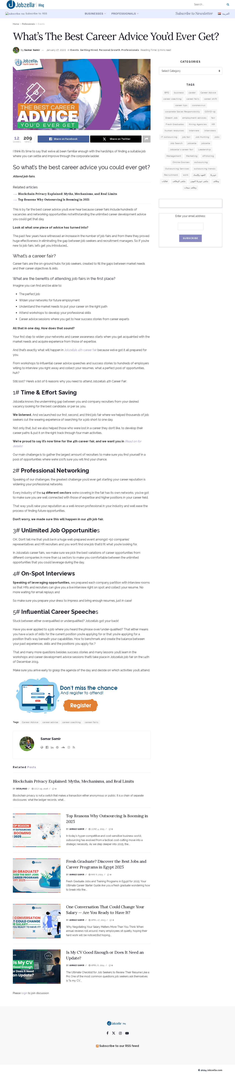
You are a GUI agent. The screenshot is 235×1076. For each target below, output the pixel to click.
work (185, 175)
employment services (194, 118)
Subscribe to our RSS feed (119, 1046)
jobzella (192, 143)
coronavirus (198, 105)
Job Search (176, 143)
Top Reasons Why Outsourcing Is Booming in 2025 (53, 199)
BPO (166, 93)
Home (16, 24)
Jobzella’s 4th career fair (80, 350)
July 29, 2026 (40, 789)
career (192, 93)
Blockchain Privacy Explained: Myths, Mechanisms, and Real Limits (67, 194)
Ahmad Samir (76, 829)
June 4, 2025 (97, 829)
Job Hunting (202, 137)
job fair (186, 137)
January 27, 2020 (56, 50)
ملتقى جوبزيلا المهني (199, 181)
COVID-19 (210, 111)
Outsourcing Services (177, 169)
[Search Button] (227, 4)
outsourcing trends (204, 169)
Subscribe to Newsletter (194, 13)
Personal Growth (109, 50)
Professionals (123, 13)
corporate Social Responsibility (182, 111)
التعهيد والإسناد (199, 175)
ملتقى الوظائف (179, 181)
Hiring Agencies (198, 124)
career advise (50, 722)
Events (41, 24)
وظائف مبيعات (190, 188)
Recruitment (171, 175)
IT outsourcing (169, 137)
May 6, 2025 (97, 874)
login (24, 993)
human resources (174, 130)
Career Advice (30, 722)
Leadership (204, 149)
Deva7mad (21, 789)
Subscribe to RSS (36, 13)
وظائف (216, 181)
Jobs (216, 137)
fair (213, 118)
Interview (194, 130)
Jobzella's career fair (181, 149)
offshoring (208, 156)
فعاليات (165, 181)
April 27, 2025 (98, 920)
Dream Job (171, 118)
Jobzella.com (214, 1070)
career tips (181, 105)
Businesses (94, 13)
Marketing (192, 156)
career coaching (71, 722)
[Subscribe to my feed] (15, 13)
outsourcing (201, 162)
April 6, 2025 (97, 965)
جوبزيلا (213, 175)
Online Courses (181, 162)
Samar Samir (32, 50)
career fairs (91, 722)
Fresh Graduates (175, 124)
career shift (210, 99)
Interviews (210, 130)
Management (174, 156)
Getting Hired (89, 50)
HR (213, 124)
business (179, 93)
